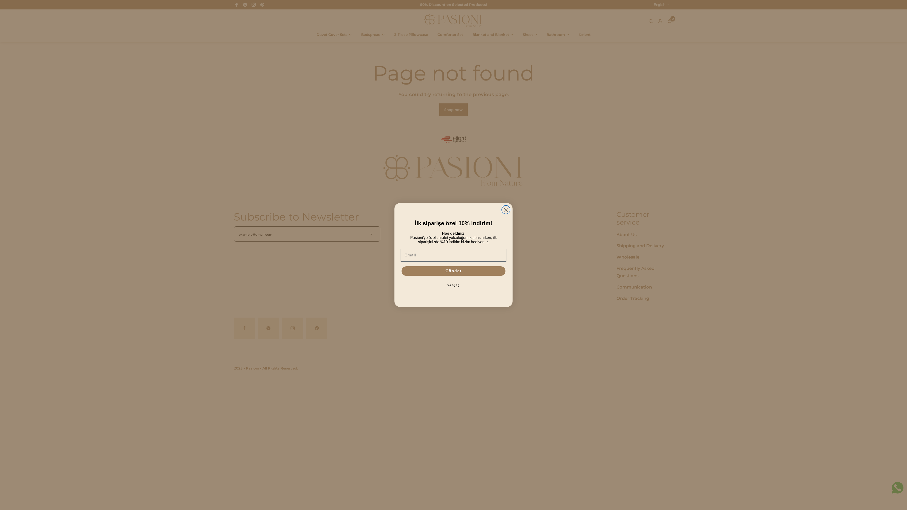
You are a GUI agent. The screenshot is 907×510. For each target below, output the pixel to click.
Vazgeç (453, 285)
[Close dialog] (506, 209)
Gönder (453, 271)
